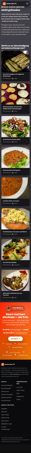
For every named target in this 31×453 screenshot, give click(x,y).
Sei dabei (14, 339)
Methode (4, 412)
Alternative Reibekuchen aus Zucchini (12, 294)
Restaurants (5, 391)
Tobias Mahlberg (14, 374)
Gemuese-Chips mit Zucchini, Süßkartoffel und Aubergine (12, 107)
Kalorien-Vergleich (7, 394)
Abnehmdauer (5, 400)
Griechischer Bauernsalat (11, 139)
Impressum (5, 421)
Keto (18, 393)
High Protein (20, 390)
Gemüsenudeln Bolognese (11, 170)
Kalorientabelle (6, 388)
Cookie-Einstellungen (5, 428)
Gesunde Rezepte (6, 385)
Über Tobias (5, 415)
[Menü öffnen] (27, 3)
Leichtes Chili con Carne (11, 201)
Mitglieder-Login (6, 424)
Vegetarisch (20, 396)
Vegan (19, 399)
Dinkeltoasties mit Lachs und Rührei (15, 232)
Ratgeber (4, 409)
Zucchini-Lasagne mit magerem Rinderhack (13, 75)
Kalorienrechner (6, 397)
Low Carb (20, 387)
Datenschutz (5, 418)
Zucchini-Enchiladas (9, 262)
